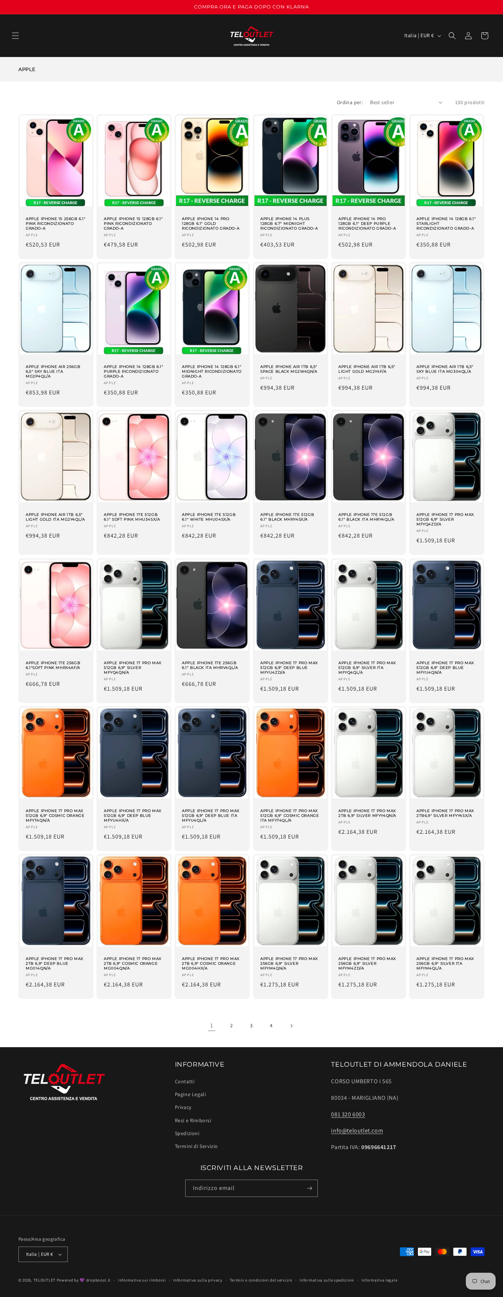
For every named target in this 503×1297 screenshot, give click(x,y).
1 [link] (211, 1025)
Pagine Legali (190, 1094)
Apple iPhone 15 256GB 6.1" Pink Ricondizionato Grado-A (56, 223)
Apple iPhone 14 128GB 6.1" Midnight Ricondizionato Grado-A (212, 371)
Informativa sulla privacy (197, 1280)
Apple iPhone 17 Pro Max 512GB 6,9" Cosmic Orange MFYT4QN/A (55, 815)
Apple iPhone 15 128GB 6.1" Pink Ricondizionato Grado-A (133, 223)
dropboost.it (98, 1280)
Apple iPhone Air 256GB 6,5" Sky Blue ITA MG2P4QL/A (53, 371)
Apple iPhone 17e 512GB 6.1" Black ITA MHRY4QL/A (366, 517)
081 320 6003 (348, 1114)
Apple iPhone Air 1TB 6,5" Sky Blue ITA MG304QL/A (445, 369)
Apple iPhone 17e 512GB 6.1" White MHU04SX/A (209, 517)
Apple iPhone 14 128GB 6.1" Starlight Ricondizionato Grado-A (446, 223)
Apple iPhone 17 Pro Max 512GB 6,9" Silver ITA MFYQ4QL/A (367, 667)
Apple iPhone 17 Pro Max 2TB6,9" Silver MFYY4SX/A (445, 813)
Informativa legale (380, 1280)
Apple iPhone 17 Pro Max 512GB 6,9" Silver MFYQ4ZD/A (445, 520)
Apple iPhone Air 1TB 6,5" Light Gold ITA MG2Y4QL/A (55, 517)
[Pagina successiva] (291, 1026)
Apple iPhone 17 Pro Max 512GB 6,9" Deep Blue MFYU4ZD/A (289, 667)
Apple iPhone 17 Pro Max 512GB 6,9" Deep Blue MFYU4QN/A (445, 667)
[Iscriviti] (309, 1188)
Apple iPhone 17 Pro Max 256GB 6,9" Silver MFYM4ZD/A (367, 964)
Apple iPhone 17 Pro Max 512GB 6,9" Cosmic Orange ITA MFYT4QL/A (289, 815)
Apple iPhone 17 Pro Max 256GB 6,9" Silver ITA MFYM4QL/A (445, 964)
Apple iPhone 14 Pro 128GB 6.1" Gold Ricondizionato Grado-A (210, 223)
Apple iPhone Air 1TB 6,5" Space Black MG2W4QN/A (288, 369)
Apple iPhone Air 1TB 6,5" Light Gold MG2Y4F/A (366, 369)
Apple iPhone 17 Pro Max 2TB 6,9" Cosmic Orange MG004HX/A (211, 964)
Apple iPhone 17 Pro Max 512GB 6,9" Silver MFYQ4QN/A (133, 667)
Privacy (183, 1107)
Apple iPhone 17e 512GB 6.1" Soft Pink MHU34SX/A (132, 517)
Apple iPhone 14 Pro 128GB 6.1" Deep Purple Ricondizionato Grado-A (367, 223)
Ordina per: (350, 102)
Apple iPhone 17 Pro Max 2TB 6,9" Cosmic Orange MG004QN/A (133, 964)
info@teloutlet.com (357, 1130)
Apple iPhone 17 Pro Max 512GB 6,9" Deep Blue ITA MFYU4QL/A (211, 815)
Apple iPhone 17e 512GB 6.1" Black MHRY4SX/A (287, 517)
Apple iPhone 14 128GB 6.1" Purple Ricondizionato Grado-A (133, 371)
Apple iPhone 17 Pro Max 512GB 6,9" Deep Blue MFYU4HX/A (133, 815)
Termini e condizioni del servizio (261, 1280)
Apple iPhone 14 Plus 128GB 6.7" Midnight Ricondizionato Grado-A (289, 223)
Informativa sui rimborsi (142, 1280)
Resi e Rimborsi (193, 1120)
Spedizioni (187, 1133)
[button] (15, 36)
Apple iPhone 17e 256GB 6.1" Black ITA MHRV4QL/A (210, 665)
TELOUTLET (45, 1280)
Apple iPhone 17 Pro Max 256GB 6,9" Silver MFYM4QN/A (289, 964)
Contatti (185, 1081)
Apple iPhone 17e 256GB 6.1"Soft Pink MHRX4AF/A (53, 665)
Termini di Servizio (196, 1146)
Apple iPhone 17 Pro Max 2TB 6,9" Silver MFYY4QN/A (367, 813)
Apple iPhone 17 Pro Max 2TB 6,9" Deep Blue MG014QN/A (55, 964)
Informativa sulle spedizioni (326, 1280)
